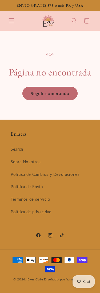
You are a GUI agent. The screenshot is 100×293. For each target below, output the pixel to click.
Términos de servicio (30, 199)
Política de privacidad (31, 211)
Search (17, 149)
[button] (11, 21)
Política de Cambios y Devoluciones (45, 174)
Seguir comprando (50, 93)
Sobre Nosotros (26, 161)
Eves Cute (35, 279)
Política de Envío (27, 186)
